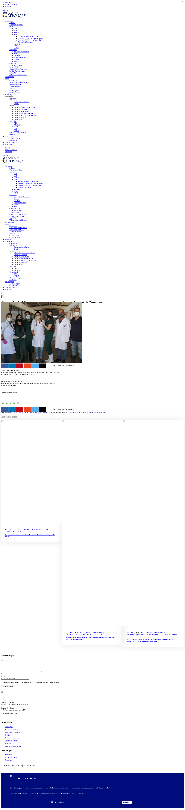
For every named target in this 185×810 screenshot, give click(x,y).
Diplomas (8, 144)
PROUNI (17, 125)
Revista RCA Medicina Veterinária (29, 40)
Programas (13, 50)
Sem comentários (14, 531)
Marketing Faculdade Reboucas (30, 529)
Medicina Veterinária (149, 634)
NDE (15, 30)
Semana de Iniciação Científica (28, 36)
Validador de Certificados (18, 75)
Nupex (16, 34)
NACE (16, 46)
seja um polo (13, 140)
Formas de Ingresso (11, 729)
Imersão (12, 88)
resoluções (12, 134)
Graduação (13, 81)
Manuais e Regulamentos (17, 133)
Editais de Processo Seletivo (23, 113)
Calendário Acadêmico (21, 102)
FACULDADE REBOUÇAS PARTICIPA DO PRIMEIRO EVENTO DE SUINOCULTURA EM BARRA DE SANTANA (150, 640)
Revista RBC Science (25, 42)
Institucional (13, 127)
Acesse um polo (14, 138)
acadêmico (13, 98)
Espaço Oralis (14, 67)
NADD (16, 32)
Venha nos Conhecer (12, 738)
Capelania (17, 55)
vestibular (8, 94)
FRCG (48, 529)
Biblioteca (8, 3)
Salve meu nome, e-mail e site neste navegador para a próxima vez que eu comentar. (31, 682)
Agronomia (131, 634)
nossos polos (9, 136)
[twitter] (9, 768)
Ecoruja (16, 59)
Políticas (12, 23)
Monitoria (17, 44)
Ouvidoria (4, 10)
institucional (9, 21)
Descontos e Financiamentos (14, 732)
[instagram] (13, 768)
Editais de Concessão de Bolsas (24, 107)
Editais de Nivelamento (21, 111)
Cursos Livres (14, 90)
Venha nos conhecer (16, 25)
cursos (7, 79)
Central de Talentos (15, 63)
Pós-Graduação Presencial (18, 82)
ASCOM (12, 73)
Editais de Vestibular (21, 117)
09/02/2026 (8, 529)
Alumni (16, 54)
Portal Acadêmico (11, 4)
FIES (15, 123)
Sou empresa (18, 65)
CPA (15, 28)
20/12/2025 (130, 632)
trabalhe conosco (10, 142)
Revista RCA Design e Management (30, 38)
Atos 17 (16, 61)
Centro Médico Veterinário (18, 69)
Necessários (59, 802)
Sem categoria (71, 634)
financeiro (12, 121)
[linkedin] (5, 768)
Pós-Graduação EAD (16, 84)
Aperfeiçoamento (15, 86)
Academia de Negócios (21, 52)
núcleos (12, 27)
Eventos (16, 104)
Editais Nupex (18, 119)
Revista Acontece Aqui (17, 71)
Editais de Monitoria (20, 109)
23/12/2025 (69, 632)
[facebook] (1, 768)
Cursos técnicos (14, 92)
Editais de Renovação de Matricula (25, 115)
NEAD (16, 48)
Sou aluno (8, 6)
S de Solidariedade (20, 57)
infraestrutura (9, 77)
